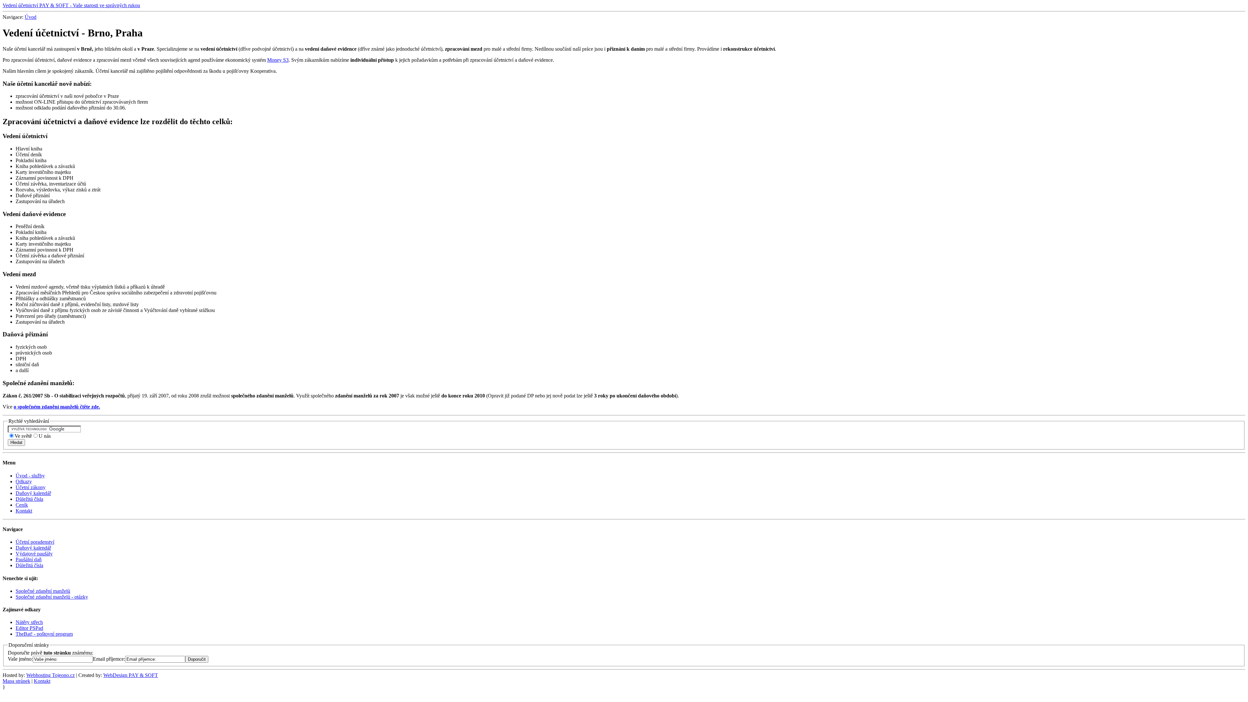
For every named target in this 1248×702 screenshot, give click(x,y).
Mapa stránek (16, 681)
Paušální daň (29, 559)
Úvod (30, 17)
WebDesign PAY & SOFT (130, 675)
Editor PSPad (29, 628)
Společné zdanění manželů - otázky (52, 597)
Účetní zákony (31, 487)
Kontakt (24, 511)
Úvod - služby (30, 475)
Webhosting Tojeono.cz (50, 675)
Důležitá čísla (29, 499)
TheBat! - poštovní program (44, 634)
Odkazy (24, 481)
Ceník (22, 505)
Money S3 (278, 60)
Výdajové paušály (34, 553)
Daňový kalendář (33, 493)
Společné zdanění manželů (43, 591)
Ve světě (23, 436)
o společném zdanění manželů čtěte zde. (57, 407)
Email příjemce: (109, 659)
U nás (45, 436)
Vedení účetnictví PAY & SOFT (71, 5)
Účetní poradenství (35, 542)
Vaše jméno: (20, 659)
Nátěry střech (29, 622)
